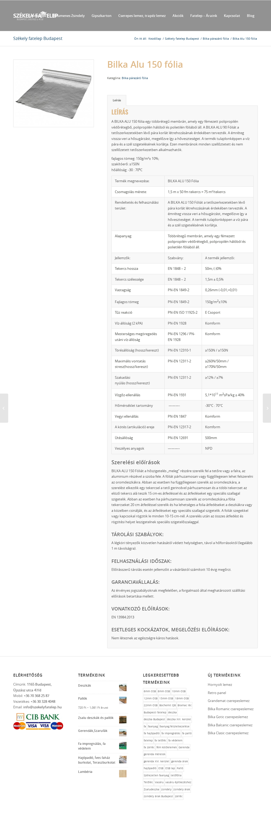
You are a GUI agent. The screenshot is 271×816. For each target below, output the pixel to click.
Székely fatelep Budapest (37, 38)
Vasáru (159, 782)
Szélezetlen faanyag (156, 775)
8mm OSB (164, 691)
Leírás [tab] (117, 100)
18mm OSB (182, 698)
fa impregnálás (170, 733)
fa (145, 726)
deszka (172, 712)
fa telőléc (160, 740)
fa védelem (175, 740)
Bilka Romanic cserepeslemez (231, 708)
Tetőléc (148, 782)
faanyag (153, 726)
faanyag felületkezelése (174, 726)
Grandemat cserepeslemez (229, 700)
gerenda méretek (154, 754)
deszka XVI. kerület (179, 719)
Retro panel (217, 692)
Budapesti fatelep (155, 712)
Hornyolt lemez (220, 684)
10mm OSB (179, 691)
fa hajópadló (152, 733)
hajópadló (150, 768)
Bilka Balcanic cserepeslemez (230, 725)
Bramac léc (185, 705)
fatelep (148, 740)
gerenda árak (179, 761)
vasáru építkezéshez (178, 782)
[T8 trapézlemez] (267, 408)
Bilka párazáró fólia (135, 78)
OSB (160, 768)
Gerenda (184, 747)
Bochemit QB (167, 705)
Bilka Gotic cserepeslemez (228, 716)
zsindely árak (181, 789)
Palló (180, 768)
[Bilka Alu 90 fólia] (4, 408)
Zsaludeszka (151, 789)
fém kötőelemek (166, 747)
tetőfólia (176, 775)
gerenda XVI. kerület (156, 761)
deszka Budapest (154, 719)
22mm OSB (150, 705)
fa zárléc (149, 747)
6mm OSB (150, 691)
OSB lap (170, 768)
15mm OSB (166, 698)
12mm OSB (150, 698)
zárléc (179, 796)
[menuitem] (37, 15)
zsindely (166, 789)
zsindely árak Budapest (158, 796)
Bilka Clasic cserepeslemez (228, 733)
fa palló (187, 733)
